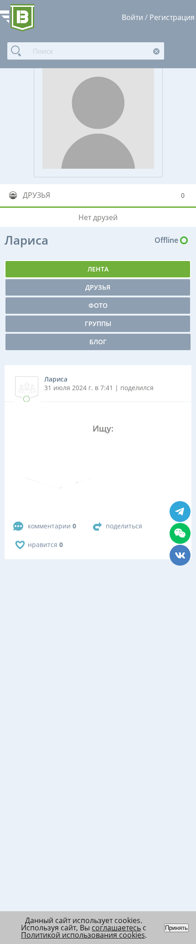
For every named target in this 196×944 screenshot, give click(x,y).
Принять (176, 927)
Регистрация (172, 17)
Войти (132, 17)
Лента (98, 269)
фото (98, 305)
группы (98, 323)
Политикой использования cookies (83, 935)
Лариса (55, 379)
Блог (98, 341)
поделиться (124, 526)
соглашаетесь (116, 928)
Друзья (97, 287)
